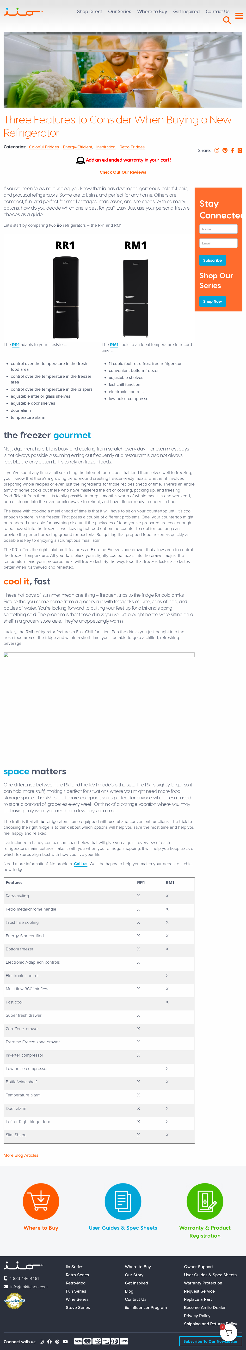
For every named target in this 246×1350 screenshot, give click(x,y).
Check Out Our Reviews (123, 172)
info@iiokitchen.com (29, 1286)
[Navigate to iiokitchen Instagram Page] (217, 150)
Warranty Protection (203, 1283)
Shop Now (212, 301)
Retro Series (77, 1274)
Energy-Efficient (77, 147)
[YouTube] (65, 1341)
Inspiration (106, 147)
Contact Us (135, 1299)
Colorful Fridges (44, 147)
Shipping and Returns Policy (210, 1323)
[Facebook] (49, 1341)
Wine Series (77, 1299)
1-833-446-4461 (24, 1278)
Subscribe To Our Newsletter (211, 1341)
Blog (129, 1291)
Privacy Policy (197, 1315)
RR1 (15, 344)
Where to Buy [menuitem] (152, 11)
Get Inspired (136, 1283)
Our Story (134, 1274)
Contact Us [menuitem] (218, 11)
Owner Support (198, 1266)
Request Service (199, 1291)
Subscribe (212, 260)
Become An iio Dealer (205, 1307)
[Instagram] (42, 1341)
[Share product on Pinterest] (225, 150)
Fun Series (76, 1291)
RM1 (114, 344)
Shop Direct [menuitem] (89, 11)
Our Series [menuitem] (119, 11)
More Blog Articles (21, 1155)
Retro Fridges (132, 147)
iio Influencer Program (146, 1307)
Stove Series (78, 1307)
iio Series (74, 1266)
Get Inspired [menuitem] (186, 11)
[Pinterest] (57, 1341)
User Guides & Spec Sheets (210, 1274)
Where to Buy (138, 1266)
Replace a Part (198, 1299)
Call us (80, 863)
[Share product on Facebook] (232, 150)
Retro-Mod (76, 1283)
